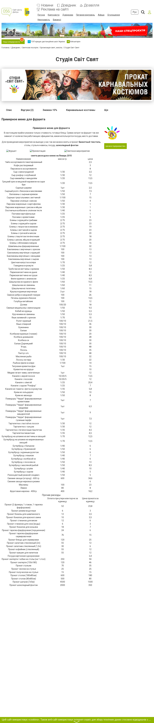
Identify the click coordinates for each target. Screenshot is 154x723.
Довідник (68, 5)
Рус (135, 12)
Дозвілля (91, 5)
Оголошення (113, 15)
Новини (47, 5)
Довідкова (67, 15)
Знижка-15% (50, 110)
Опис (9, 110)
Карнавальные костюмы (80, 110)
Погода (41, 15)
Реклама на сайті (55, 9)
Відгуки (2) (27, 110)
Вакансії (57, 19)
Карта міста (53, 15)
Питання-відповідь (85, 15)
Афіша (101, 15)
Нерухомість (44, 19)
